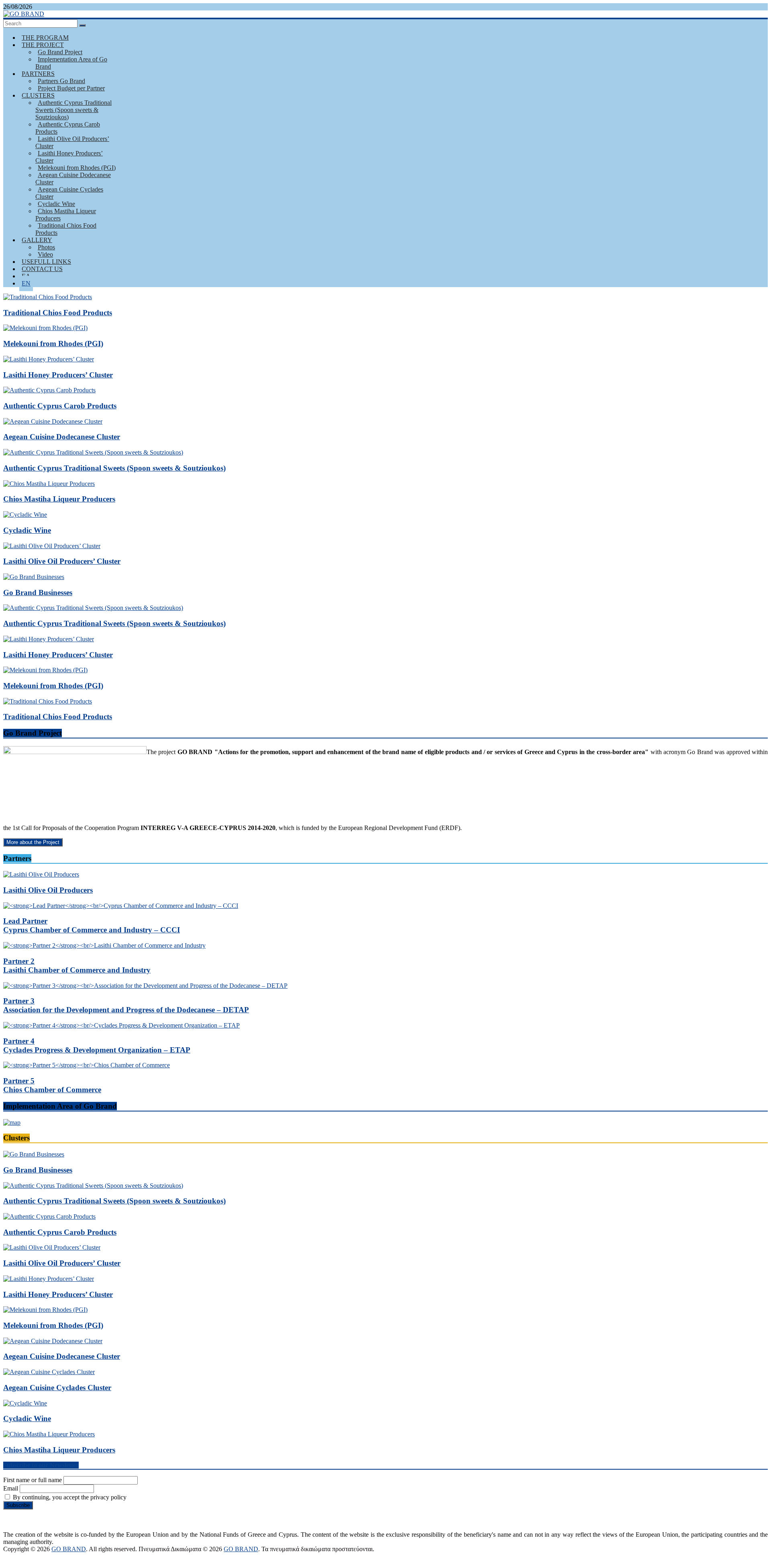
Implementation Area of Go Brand (71, 63)
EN (26, 283)
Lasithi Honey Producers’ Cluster (69, 157)
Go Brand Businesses (37, 592)
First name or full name (32, 1479)
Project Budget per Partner (71, 88)
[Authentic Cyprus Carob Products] (49, 390)
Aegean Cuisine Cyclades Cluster (69, 193)
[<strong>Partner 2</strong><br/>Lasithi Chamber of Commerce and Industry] (104, 945)
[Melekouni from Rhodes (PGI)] (45, 327)
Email (10, 1488)
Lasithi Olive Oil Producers (48, 890)
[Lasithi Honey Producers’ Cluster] (48, 359)
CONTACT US (42, 268)
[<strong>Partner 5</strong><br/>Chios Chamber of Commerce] (86, 1065)
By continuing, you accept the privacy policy (68, 1497)
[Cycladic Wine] (25, 514)
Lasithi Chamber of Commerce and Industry (77, 965)
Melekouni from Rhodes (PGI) (53, 343)
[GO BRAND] (23, 13)
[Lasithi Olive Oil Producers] (41, 874)
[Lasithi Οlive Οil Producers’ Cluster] (51, 545)
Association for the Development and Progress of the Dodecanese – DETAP (126, 1005)
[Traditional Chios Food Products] (47, 297)
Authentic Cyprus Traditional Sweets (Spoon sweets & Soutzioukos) (73, 109)
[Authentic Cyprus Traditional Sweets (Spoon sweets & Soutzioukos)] (93, 452)
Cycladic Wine (27, 530)
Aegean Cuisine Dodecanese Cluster (73, 178)
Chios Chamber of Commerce (52, 1085)
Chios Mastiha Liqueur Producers (65, 215)
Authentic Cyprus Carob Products (67, 128)
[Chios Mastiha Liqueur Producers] (49, 483)
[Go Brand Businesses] (33, 576)
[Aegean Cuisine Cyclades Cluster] (49, 1371)
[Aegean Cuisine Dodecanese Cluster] (52, 421)
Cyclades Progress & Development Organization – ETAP (96, 1045)
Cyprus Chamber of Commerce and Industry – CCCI (91, 925)
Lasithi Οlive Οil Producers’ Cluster (72, 142)
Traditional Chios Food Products (65, 229)
